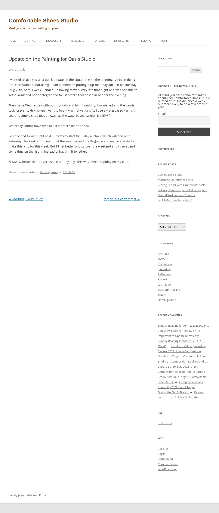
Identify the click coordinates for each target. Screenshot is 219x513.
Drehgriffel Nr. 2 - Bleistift (173, 392)
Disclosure (54, 41)
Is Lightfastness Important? (175, 200)
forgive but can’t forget (122, 199)
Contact (31, 41)
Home (12, 41)
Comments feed (168, 464)
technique (164, 284)
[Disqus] (74, 258)
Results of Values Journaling (188, 346)
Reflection (164, 274)
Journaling (164, 269)
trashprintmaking (169, 290)
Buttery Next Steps (170, 175)
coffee (162, 259)
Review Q (145, 41)
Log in (162, 454)
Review (162, 279)
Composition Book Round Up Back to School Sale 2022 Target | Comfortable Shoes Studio (182, 377)
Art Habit (163, 254)
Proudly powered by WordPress (27, 495)
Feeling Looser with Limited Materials (181, 185)
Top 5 (164, 41)
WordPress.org (167, 469)
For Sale (99, 41)
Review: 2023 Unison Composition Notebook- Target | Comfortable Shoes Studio (183, 356)
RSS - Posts (165, 423)
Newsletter (122, 41)
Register (163, 449)
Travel (162, 295)
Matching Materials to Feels (175, 180)
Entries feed (165, 459)
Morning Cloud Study (26, 199)
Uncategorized (49, 172)
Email (162, 114)
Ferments (77, 41)
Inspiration (165, 264)
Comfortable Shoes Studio (43, 20)
